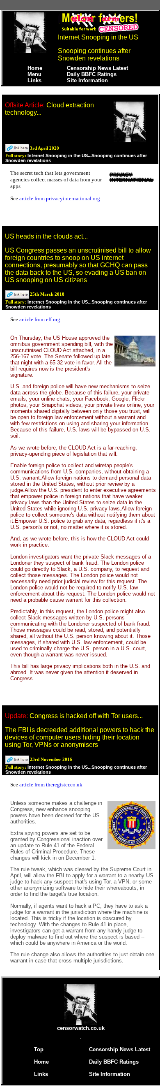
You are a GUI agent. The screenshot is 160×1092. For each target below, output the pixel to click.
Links (34, 80)
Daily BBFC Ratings (92, 74)
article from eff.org (39, 319)
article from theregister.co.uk (50, 784)
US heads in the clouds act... (46, 236)
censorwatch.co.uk (81, 1028)
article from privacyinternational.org (59, 198)
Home (34, 68)
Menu (34, 74)
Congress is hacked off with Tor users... (86, 715)
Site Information (87, 80)
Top (38, 1049)
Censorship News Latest (97, 68)
